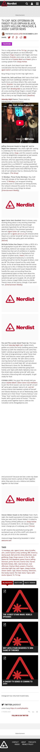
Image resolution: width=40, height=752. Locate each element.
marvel (32, 562)
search (27, 4)
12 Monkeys (11, 181)
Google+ (17, 37)
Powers (28, 59)
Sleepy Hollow (22, 62)
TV (13, 575)
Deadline (31, 95)
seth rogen (20, 568)
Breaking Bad (15, 89)
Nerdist (9, 4)
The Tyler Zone (20, 573)
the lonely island (8, 573)
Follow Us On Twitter (20, 716)
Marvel (4, 240)
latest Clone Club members (27, 383)
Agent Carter (6, 70)
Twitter (9, 37)
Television (7, 44)
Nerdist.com (4, 744)
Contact (15, 742)
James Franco (25, 559)
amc (3, 553)
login (32, 4)
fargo (11, 557)
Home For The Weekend (10, 559)
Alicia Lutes (18, 34)
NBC (15, 564)
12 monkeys (6, 550)
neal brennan (23, 564)
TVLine (31, 526)
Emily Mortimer (26, 555)
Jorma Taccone (14, 562)
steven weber (7, 571)
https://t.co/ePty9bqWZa (19, 708)
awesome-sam (6, 540)
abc (12, 550)
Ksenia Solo (24, 562)
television (32, 571)
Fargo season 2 (19, 557)
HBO (32, 557)
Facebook (13, 37)
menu (37, 4)
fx (29, 557)
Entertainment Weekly (10, 190)
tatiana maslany (22, 571)
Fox (27, 557)
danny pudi (6, 555)
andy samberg (21, 553)
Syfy (13, 571)
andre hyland (10, 553)
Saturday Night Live (15, 345)
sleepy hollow (30, 568)
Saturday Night (7, 99)
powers (23, 566)
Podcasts (32, 742)
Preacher (13, 57)
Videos (17, 744)
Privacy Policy (27, 744)
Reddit (20, 37)
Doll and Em (15, 555)
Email (24, 37)
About (23, 742)
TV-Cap (24, 50)
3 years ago (6, 712)
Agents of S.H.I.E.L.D (19, 234)
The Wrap (14, 173)
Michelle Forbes (7, 564)
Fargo (12, 55)
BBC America (32, 553)
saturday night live (8, 568)
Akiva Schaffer (30, 550)
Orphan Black (17, 59)
